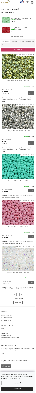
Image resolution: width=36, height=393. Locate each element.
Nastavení (17, 383)
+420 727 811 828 (7, 320)
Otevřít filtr (18, 50)
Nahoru (18, 302)
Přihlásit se (6, 366)
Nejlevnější (14, 41)
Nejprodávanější (30, 41)
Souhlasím (17, 389)
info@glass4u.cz (7, 315)
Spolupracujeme (5, 340)
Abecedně (4, 45)
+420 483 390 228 (7, 318)
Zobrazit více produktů (17, 36)
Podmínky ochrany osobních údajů (10, 338)
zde (18, 378)
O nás (2, 329)
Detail (31, 93)
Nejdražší (21, 41)
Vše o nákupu (4, 333)
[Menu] (32, 2)
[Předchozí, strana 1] (18, 294)
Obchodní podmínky (6, 335)
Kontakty (3, 331)
